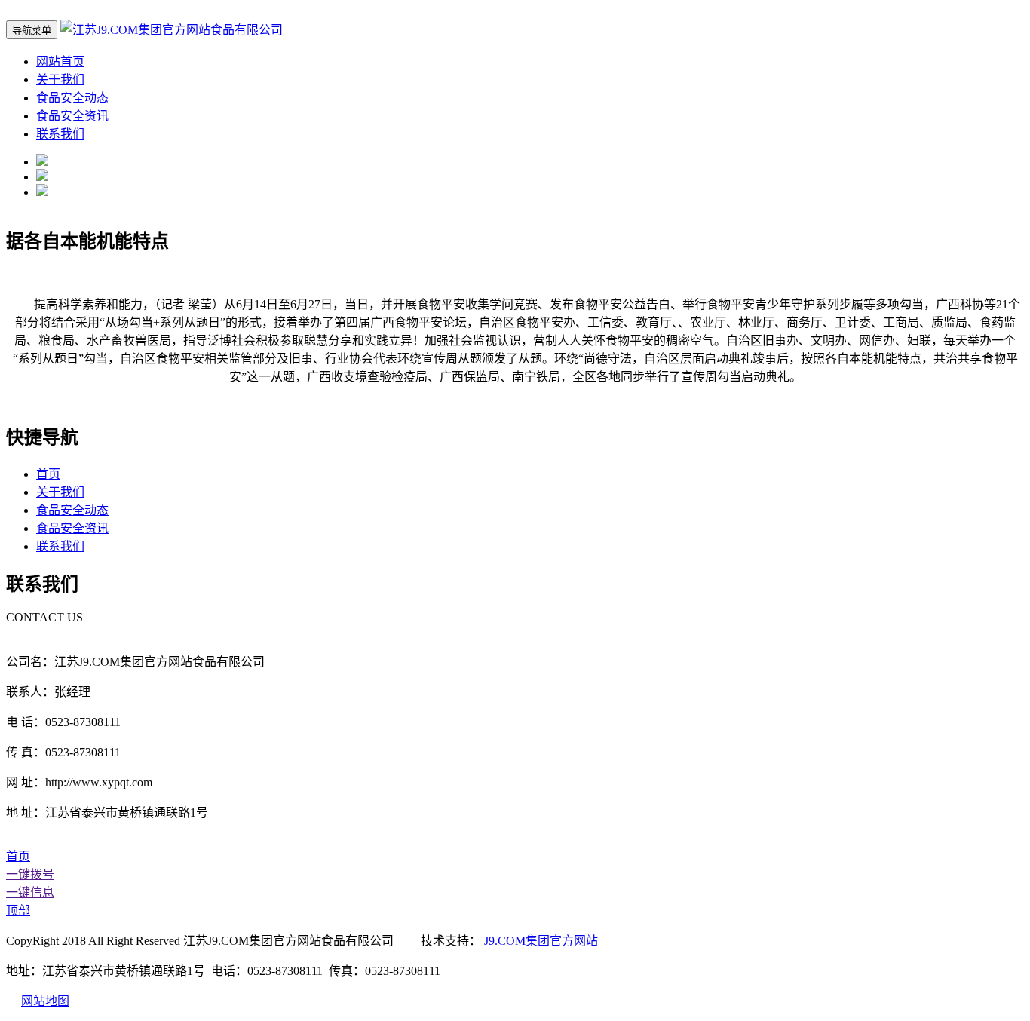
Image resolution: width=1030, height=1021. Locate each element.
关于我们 (60, 79)
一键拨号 (30, 874)
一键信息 (30, 892)
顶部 (18, 910)
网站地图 (45, 1001)
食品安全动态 (72, 97)
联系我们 (60, 133)
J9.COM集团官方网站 (541, 940)
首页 (48, 474)
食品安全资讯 (72, 115)
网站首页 (60, 61)
